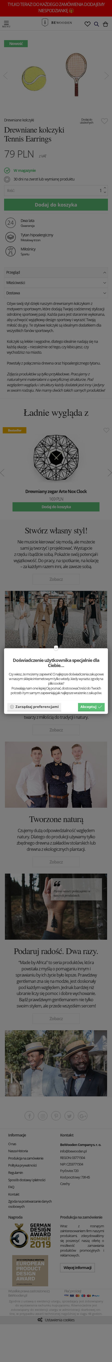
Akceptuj (88, 706)
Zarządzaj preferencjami (37, 706)
